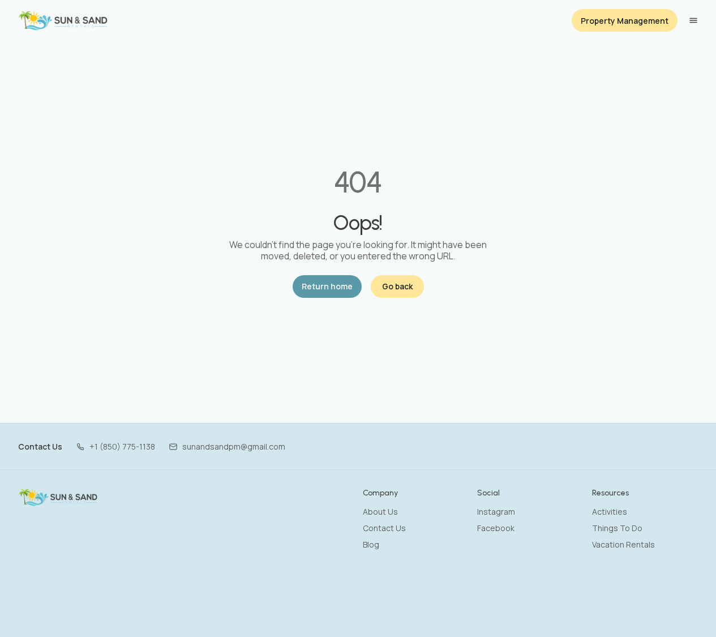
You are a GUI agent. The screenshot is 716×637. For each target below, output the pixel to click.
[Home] (58, 497)
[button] (115, 446)
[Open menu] (693, 20)
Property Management (624, 20)
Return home (327, 286)
